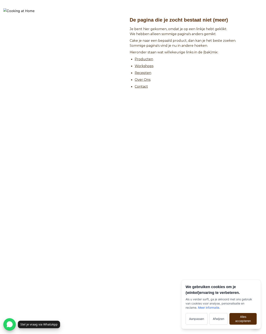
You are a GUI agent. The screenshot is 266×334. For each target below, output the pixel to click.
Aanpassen (196, 318)
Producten (144, 59)
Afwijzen (218, 318)
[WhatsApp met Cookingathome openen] (9, 324)
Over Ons (142, 80)
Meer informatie (208, 307)
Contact (141, 86)
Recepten (143, 73)
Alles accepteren (243, 319)
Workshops (144, 66)
